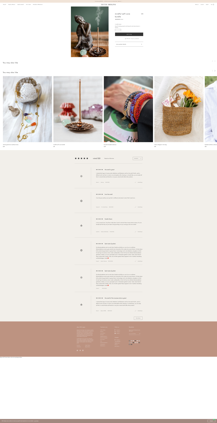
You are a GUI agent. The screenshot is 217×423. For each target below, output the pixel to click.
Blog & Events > (87, 346)
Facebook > (118, 330)
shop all (4, 4)
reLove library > (102, 333)
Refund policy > (102, 345)
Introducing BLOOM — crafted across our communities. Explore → (108, 1)
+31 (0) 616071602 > (118, 341)
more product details (121, 44)
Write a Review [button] (138, 318)
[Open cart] (213, 4)
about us (196, 4)
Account (202, 4)
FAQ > (101, 341)
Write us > (116, 344)
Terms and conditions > (104, 342)
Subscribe (139, 333)
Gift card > (102, 334)
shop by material (21, 4)
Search (207, 4)
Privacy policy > (102, 344)
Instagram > (118, 331)
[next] (106, 32)
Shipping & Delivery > (103, 336)
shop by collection (11, 4)
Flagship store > (117, 343)
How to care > (102, 339)
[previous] (73, 32)
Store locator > (117, 346)
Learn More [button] (36, 420)
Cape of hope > (87, 345)
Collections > (79, 346)
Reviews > (102, 331)
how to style (28, 4)
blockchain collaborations (37, 4)
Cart (211, 4)
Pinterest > (118, 333)
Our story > (78, 345)
